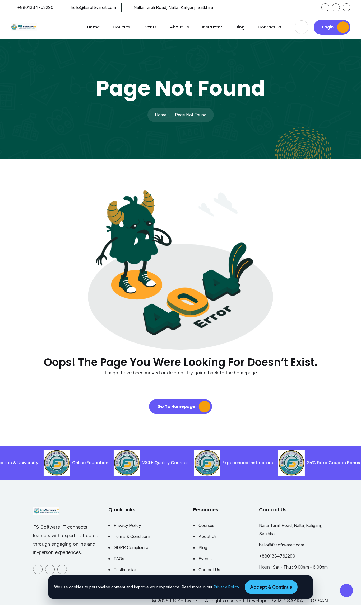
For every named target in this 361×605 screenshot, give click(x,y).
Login (328, 27)
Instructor (212, 27)
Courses (121, 27)
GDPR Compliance (131, 547)
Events (150, 27)
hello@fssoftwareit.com (93, 7)
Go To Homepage (177, 406)
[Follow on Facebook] (325, 7)
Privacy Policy (127, 525)
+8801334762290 (35, 7)
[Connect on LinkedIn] (346, 7)
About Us (179, 27)
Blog (240, 27)
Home (93, 27)
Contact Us (269, 27)
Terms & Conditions (132, 536)
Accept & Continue (271, 587)
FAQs (119, 558)
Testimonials (125, 569)
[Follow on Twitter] (336, 7)
